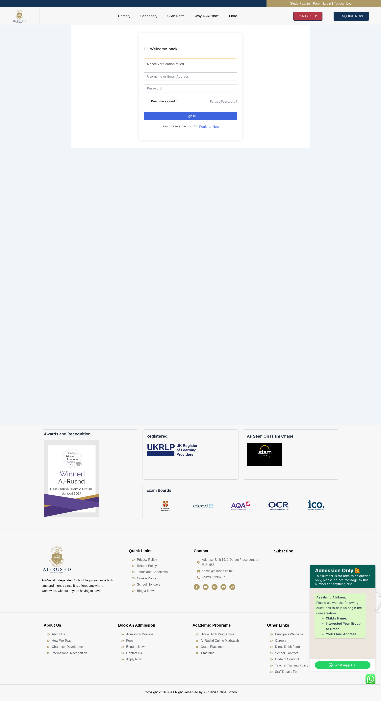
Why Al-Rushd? (206, 16)
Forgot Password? (223, 101)
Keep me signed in (165, 101)
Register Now (209, 127)
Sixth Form (176, 16)
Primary (124, 16)
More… (235, 16)
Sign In (191, 116)
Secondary (148, 16)
